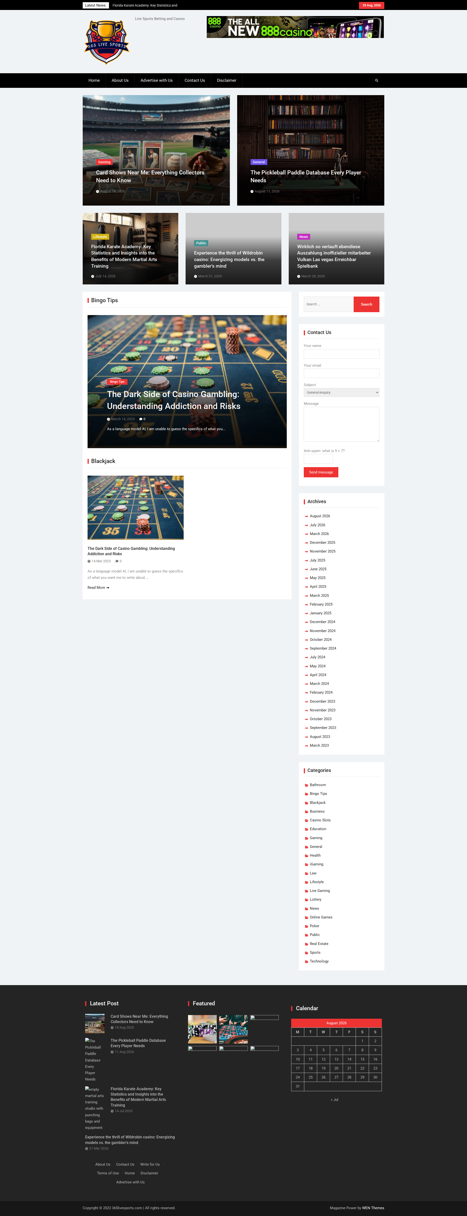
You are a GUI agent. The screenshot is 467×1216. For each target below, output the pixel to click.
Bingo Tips (117, 381)
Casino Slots (320, 820)
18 (311, 1068)
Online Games (321, 917)
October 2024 (321, 639)
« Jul (334, 1100)
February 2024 (321, 692)
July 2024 (317, 657)
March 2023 (319, 745)
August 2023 (320, 737)
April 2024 (318, 675)
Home (94, 80)
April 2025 (318, 586)
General (316, 846)
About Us (120, 80)
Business (317, 811)
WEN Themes (373, 1208)
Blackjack (318, 802)
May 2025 (317, 578)
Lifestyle (317, 882)
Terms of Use (108, 1173)
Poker (314, 926)
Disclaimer (226, 80)
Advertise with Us (157, 80)
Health (315, 855)
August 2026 (320, 516)
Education (318, 829)
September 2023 (323, 728)
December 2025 (322, 542)
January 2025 (320, 613)
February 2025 (321, 604)
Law (313, 873)
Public (315, 935)
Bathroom (318, 785)
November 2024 (322, 631)
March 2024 (319, 683)
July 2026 (317, 525)
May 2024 (317, 666)
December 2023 (322, 701)
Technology (319, 961)
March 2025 (319, 595)
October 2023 (321, 719)
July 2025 (317, 560)
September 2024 (323, 648)
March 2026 (319, 534)
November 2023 (322, 710)
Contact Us (195, 80)
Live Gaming (320, 891)
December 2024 (322, 622)
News (314, 908)
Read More (96, 587)
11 (311, 1059)
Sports (315, 952)
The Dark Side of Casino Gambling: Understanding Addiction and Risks (131, 551)
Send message (321, 472)
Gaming (316, 838)
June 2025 (318, 569)
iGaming (316, 864)
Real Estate (319, 944)
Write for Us (150, 1164)
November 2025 (322, 551)
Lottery (315, 899)
